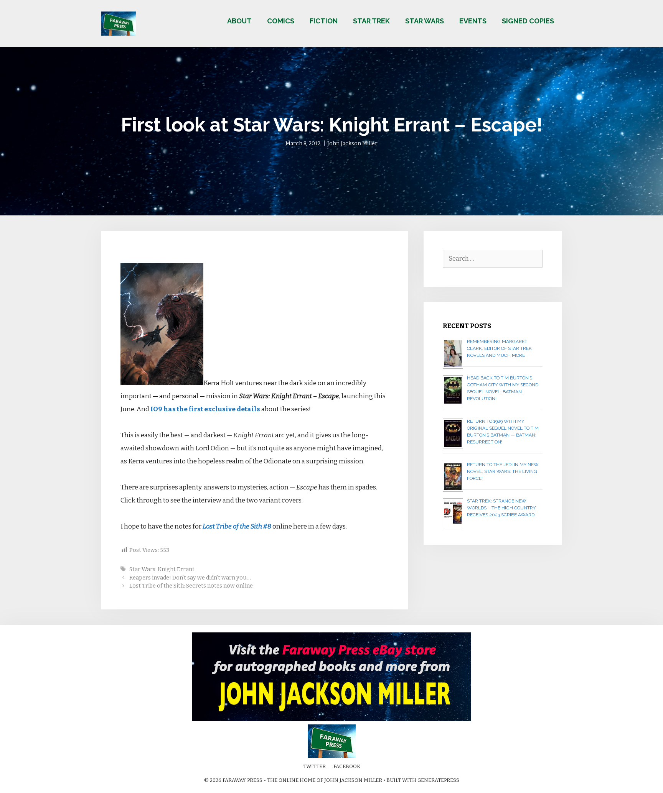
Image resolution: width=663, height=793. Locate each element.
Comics (280, 21)
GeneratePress (438, 780)
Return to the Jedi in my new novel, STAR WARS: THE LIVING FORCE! (503, 471)
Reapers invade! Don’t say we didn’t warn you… (190, 577)
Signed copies (528, 21)
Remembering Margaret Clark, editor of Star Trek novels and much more (499, 348)
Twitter (314, 766)
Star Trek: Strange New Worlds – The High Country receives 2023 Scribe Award (501, 507)
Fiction (324, 21)
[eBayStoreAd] (331, 719)
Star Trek (371, 21)
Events (473, 21)
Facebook (346, 766)
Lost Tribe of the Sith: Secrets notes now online (191, 585)
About (239, 21)
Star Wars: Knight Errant (162, 569)
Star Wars (424, 21)
